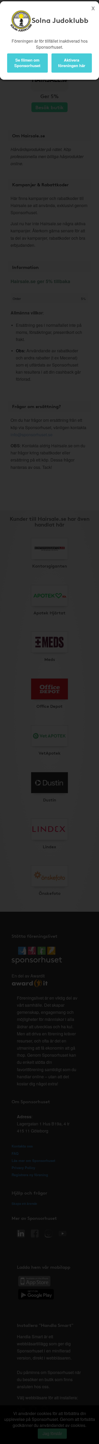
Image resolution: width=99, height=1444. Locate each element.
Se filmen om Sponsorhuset (27, 62)
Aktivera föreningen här (71, 62)
